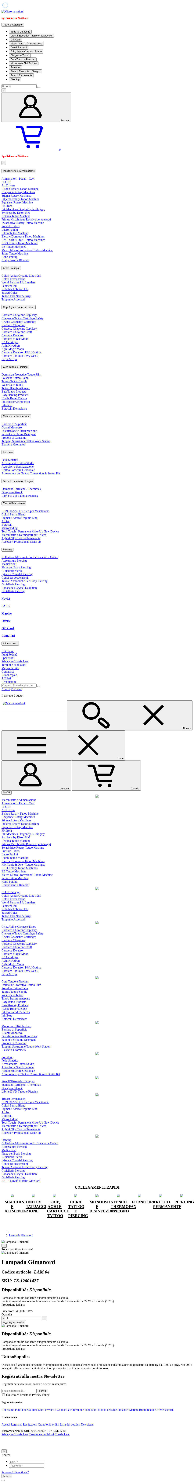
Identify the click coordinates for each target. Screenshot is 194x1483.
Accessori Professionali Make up (21, 541)
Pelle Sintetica (10, 459)
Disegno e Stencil (12, 492)
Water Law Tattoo (12, 384)
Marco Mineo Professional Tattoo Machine (27, 250)
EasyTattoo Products (14, 391)
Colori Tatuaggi (19, 47)
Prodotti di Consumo (14, 437)
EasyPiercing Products (15, 395)
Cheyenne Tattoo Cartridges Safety (22, 318)
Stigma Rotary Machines (16, 195)
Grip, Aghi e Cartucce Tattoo (26, 51)
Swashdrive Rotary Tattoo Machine (23, 222)
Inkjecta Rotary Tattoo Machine (20, 199)
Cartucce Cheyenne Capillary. (19, 315)
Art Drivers (8, 185)
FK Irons (7, 205)
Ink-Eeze (7, 405)
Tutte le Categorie (20, 31)
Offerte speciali (164, 1409)
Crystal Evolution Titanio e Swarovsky (31, 35)
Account (65, 120)
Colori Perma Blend (13, 279)
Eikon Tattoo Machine (15, 233)
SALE (6, 606)
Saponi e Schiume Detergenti (19, 434)
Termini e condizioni (14, 664)
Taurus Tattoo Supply (14, 381)
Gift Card (15, 39)
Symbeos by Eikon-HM (16, 212)
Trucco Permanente (21, 75)
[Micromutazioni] (12, 11)
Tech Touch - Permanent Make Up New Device (30, 531)
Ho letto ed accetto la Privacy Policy (27, 1394)
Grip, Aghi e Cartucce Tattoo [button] (18, 307)
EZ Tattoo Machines (14, 246)
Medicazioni (9, 564)
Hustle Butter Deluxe (14, 398)
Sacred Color (9, 292)
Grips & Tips (9, 359)
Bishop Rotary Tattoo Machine (20, 188)
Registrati (16, 689)
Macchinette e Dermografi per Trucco (24, 534)
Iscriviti (42, 1390)
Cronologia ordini (48, 1424)
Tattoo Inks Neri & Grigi (16, 296)
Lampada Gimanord (21, 1235)
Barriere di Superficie (14, 424)
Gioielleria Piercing (13, 584)
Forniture (15, 67)
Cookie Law (62, 1434)
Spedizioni (8, 658)
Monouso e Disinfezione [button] (16, 416)
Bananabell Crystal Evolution (19, 587)
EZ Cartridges (10, 342)
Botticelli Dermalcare (14, 408)
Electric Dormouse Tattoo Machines (23, 236)
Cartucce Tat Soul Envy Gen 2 (20, 355)
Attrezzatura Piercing (14, 560)
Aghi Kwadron (11, 345)
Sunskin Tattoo (11, 226)
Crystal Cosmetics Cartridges (19, 321)
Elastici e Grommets (14, 444)
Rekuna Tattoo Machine (16, 216)
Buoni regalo (9, 675)
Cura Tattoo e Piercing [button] (15, 367)
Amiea (5, 521)
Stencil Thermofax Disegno (25, 71)
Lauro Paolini (10, 229)
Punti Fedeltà (9, 654)
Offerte (6, 620)
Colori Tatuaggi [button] (11, 268)
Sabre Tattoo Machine (15, 253)
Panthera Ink (9, 285)
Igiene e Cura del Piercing (17, 574)
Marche (7, 613)
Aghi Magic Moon (13, 349)
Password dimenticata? (15, 1472)
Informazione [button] (10, 643)
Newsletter (87, 1424)
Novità (6, 598)
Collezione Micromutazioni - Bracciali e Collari (30, 557)
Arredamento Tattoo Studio (18, 463)
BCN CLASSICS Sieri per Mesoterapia (25, 511)
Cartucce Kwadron (13, 335)
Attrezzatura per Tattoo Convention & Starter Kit (31, 473)
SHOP (6, 792)
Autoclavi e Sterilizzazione (18, 466)
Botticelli (7, 524)
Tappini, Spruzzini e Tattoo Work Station (26, 441)
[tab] (97, 171)
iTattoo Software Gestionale (18, 470)
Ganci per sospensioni (15, 577)
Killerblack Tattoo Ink (15, 289)
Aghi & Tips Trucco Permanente (21, 538)
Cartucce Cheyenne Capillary (19, 328)
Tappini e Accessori (13, 299)
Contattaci (8, 635)
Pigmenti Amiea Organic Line (19, 517)
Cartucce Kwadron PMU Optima (21, 352)
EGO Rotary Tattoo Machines (20, 243)
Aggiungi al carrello (13, 1322)
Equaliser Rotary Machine (17, 202)
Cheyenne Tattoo (20, 55)
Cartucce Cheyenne (13, 325)
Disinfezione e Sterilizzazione (19, 430)
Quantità (7, 1314)
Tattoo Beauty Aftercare (16, 388)
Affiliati (6, 678)
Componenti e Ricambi (15, 260)
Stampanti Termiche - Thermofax (21, 488)
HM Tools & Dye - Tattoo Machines (23, 239)
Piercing (15, 79)
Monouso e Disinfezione (24, 63)
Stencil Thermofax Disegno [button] (18, 481)
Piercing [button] (7, 549)
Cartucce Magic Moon (15, 338)
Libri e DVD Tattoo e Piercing (20, 495)
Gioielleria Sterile (12, 570)
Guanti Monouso (12, 427)
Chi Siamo (8, 651)
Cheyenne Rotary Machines (18, 192)
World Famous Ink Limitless (18, 282)
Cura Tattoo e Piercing (23, 59)
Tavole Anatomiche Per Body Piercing (25, 581)
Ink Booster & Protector (16, 401)
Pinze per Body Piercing (16, 567)
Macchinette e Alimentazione (26, 43)
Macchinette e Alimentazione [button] (19, 170)
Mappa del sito (10, 668)
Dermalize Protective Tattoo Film (21, 374)
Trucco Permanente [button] (14, 503)
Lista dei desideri (70, 1424)
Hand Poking (9, 256)
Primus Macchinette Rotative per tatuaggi (26, 219)
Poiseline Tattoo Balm (15, 377)
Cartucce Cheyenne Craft (17, 332)
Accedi (6, 689)
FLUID (6, 182)
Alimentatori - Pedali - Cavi (18, 178)
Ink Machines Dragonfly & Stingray (23, 209)
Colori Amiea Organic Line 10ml (21, 275)
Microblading (10, 528)
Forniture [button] (8, 452)
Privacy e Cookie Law (15, 661)
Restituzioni (9, 681)
